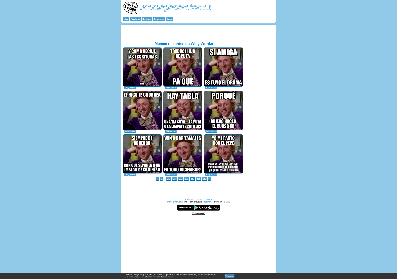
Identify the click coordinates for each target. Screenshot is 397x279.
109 (186, 179)
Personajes (159, 19)
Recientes (147, 19)
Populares (135, 19)
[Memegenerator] (167, 15)
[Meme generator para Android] (198, 210)
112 (204, 179)
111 (198, 179)
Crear (169, 19)
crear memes (208, 202)
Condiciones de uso (193, 200)
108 (180, 179)
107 (174, 179)
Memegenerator (174, 202)
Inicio (126, 19)
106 (168, 179)
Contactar (208, 200)
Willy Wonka (130, 88)
